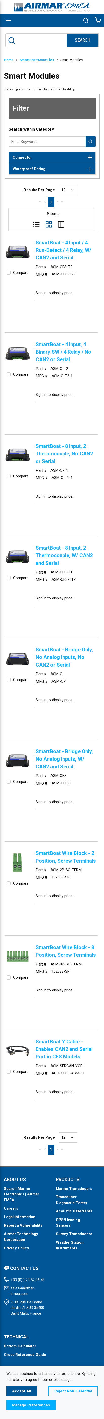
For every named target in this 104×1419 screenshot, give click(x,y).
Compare (21, 272)
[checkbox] (9, 273)
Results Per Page (39, 190)
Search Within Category (31, 129)
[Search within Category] (91, 141)
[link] (40, 201)
